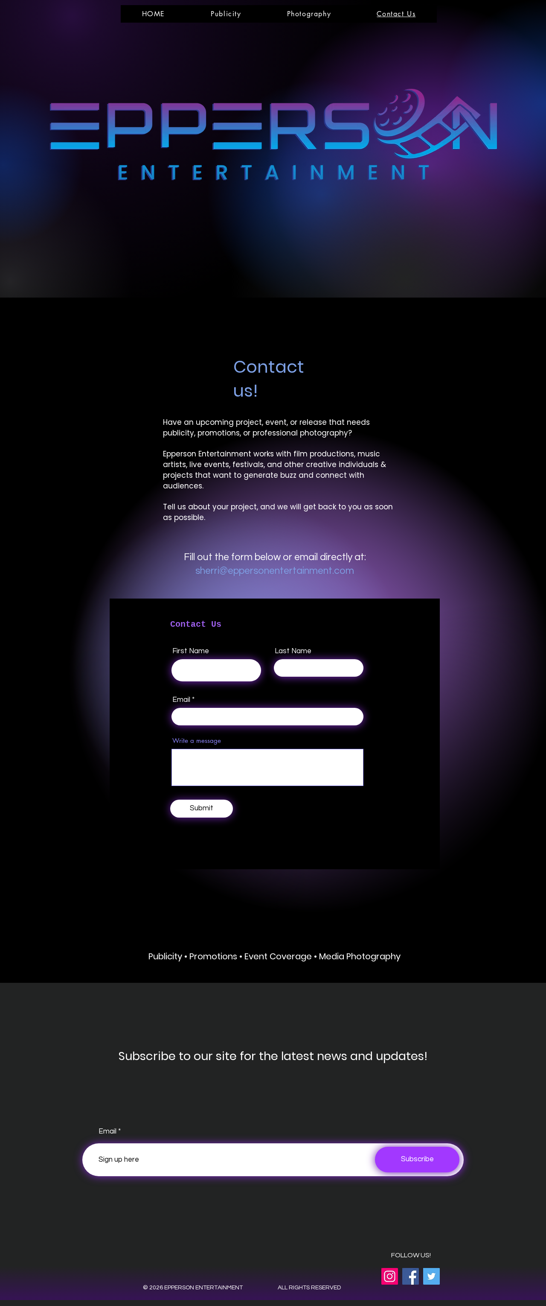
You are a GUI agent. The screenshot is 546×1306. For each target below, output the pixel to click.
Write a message (196, 740)
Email (181, 700)
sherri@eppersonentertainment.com (274, 571)
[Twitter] (431, 1276)
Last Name (293, 651)
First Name (190, 651)
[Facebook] (410, 1276)
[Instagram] (389, 1276)
